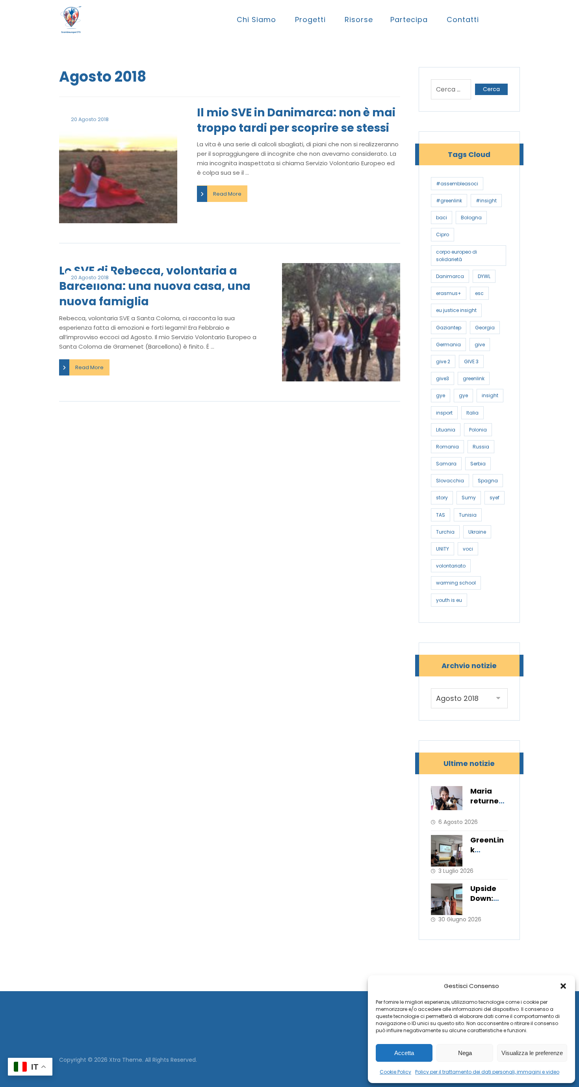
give (480, 344)
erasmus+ (448, 293)
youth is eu (449, 600)
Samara (446, 463)
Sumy (469, 497)
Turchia (445, 532)
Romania (447, 446)
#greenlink (449, 200)
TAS (440, 515)
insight (490, 395)
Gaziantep (448, 327)
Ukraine (477, 532)
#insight (486, 200)
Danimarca (450, 276)
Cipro (442, 234)
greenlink (473, 378)
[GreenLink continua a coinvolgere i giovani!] (446, 851)
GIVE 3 (471, 361)
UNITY (442, 548)
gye (440, 395)
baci (441, 217)
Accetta (404, 1053)
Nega (465, 1053)
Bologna (471, 217)
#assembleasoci (457, 183)
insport (444, 412)
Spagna (488, 480)
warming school (456, 582)
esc (479, 293)
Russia (481, 446)
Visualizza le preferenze (532, 1053)
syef (494, 497)
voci (468, 548)
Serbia (478, 463)
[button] (563, 986)
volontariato (451, 565)
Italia (472, 412)
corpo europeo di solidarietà (456, 255)
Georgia (485, 327)
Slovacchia (450, 480)
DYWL (484, 276)
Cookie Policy (395, 1071)
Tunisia (468, 515)
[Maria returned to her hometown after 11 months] (446, 802)
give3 (442, 378)
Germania (448, 344)
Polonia (478, 429)
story (442, 497)
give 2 (443, 361)
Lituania (445, 429)
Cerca (491, 89)
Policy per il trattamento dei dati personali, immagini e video (487, 1071)
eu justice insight (456, 310)
